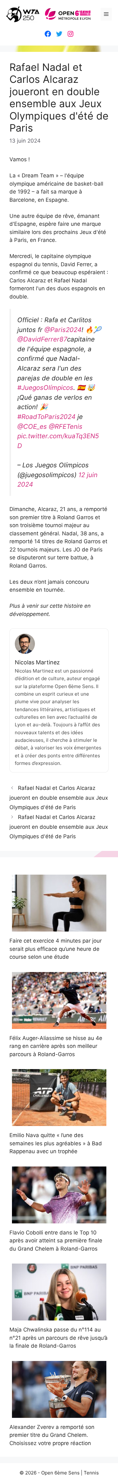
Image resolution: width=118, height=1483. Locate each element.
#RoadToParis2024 (46, 417)
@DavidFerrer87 (42, 339)
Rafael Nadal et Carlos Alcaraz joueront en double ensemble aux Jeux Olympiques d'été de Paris (58, 797)
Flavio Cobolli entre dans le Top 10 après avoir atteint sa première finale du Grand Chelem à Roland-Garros (55, 1240)
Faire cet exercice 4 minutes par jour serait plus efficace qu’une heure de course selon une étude (55, 949)
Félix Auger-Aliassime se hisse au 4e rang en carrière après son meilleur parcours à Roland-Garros (55, 1046)
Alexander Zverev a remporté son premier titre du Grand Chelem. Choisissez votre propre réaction (51, 1435)
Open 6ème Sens (60, 1473)
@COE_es (32, 426)
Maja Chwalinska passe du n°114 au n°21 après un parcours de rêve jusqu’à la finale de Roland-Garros (58, 1337)
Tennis (91, 1473)
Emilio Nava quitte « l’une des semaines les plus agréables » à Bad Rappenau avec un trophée (55, 1143)
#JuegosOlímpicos (45, 387)
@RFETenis (65, 426)
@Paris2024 (62, 330)
